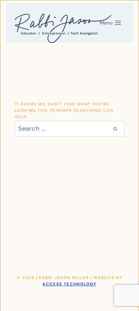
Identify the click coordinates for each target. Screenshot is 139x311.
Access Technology (69, 284)
